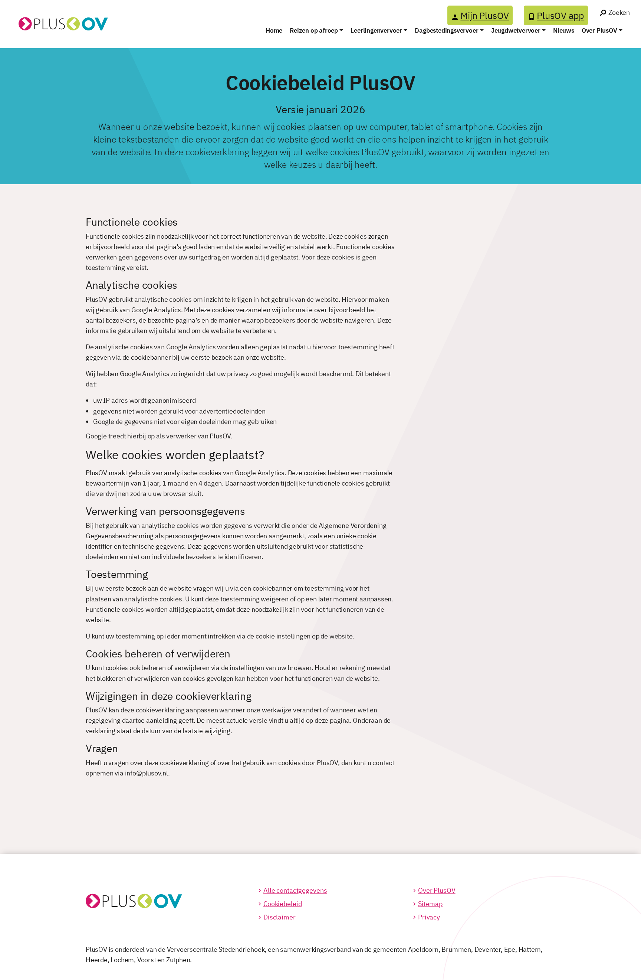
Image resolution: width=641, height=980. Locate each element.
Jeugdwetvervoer (515, 30)
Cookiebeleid (282, 903)
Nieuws (563, 30)
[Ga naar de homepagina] (57, 15)
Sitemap (430, 903)
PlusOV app (560, 15)
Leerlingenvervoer (376, 30)
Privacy (429, 917)
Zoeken (619, 12)
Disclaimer (279, 917)
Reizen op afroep (314, 30)
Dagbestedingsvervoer (446, 30)
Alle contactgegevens (295, 890)
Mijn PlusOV (484, 15)
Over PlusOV (599, 30)
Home (274, 30)
